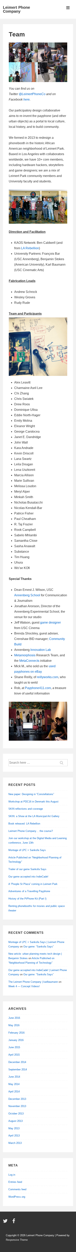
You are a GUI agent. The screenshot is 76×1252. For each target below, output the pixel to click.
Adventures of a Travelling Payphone (29, 891)
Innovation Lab (40, 649)
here (26, 99)
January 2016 (16, 1040)
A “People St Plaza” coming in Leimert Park (32, 884)
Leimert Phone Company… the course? (30, 831)
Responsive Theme (17, 1239)
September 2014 (17, 1069)
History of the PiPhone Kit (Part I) (27, 898)
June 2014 (14, 1076)
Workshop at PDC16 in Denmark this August (33, 801)
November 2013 (17, 1106)
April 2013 (14, 1135)
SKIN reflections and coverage (25, 808)
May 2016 (13, 1025)
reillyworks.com (47, 677)
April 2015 (14, 1054)
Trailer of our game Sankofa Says (27, 869)
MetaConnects (29, 660)
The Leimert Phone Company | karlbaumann (33, 981)
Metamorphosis (24, 655)
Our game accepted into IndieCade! (28, 876)
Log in (11, 1174)
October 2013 (16, 1113)
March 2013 (15, 1143)
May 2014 (13, 1084)
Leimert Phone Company (16, 9)
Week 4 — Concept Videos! (24, 986)
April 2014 (14, 1091)
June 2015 (14, 1047)
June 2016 (14, 1017)
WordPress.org (16, 1196)
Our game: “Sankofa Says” (38, 946)
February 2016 (16, 1032)
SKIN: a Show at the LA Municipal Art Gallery (33, 816)
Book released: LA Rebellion (24, 823)
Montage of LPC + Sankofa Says (27, 850)
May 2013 (13, 1128)
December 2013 (17, 1098)
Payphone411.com (38, 688)
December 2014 (17, 1062)
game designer (50, 622)
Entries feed (15, 1181)
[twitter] (6, 1222)
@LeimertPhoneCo (32, 94)
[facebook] (14, 1222)
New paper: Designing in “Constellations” (31, 794)
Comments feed (17, 1189)
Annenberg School (27, 595)
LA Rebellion (30, 248)
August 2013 (15, 1120)
